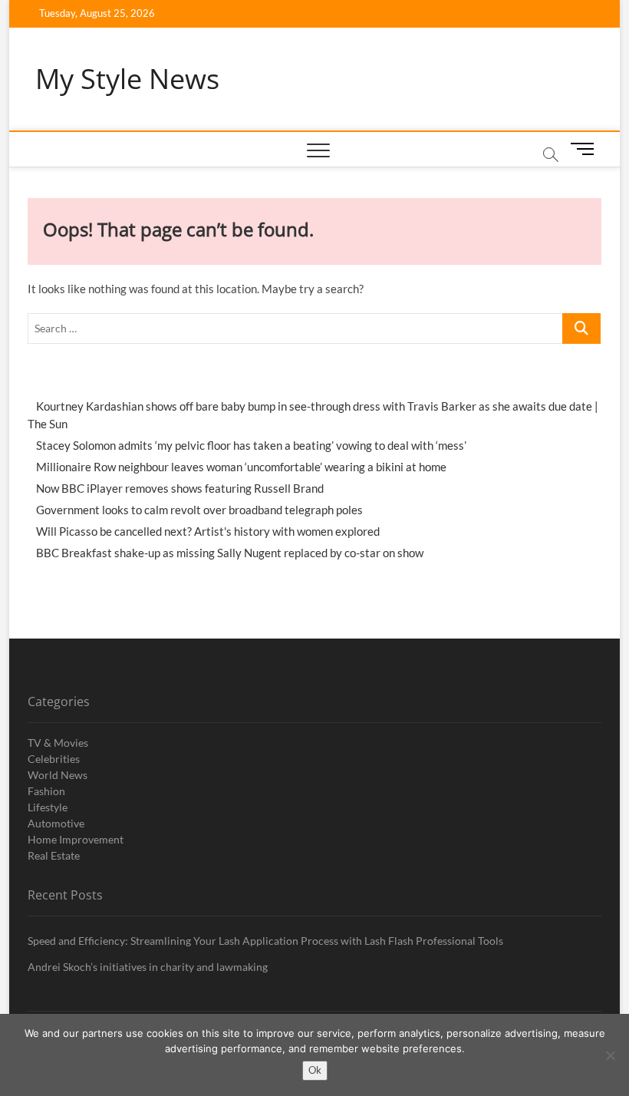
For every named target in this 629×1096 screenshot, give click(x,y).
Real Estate (54, 855)
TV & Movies (58, 742)
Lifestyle (48, 807)
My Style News (127, 79)
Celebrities (54, 758)
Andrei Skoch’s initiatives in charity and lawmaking (148, 966)
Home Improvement (75, 839)
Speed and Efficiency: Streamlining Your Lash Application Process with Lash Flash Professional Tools (265, 940)
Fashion (46, 790)
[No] (609, 1055)
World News (57, 774)
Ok (314, 1070)
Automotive (56, 823)
